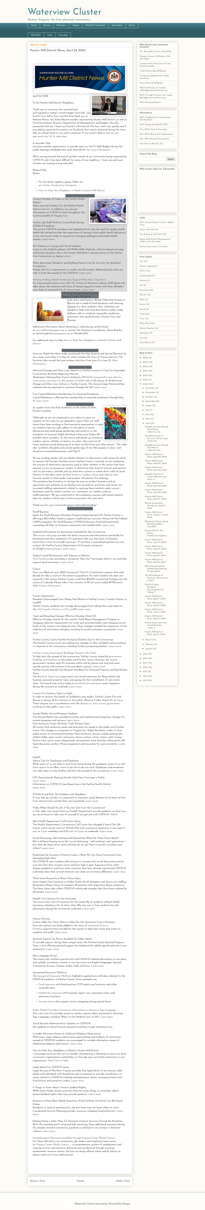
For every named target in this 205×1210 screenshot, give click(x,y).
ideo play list (46, 1013)
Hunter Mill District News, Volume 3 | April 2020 (156, 515)
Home (34, 25)
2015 (145, 672)
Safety (143, 304)
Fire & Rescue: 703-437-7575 (153, 234)
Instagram (71, 185)
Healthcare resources (50, 993)
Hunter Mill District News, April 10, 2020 (156, 547)
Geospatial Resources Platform (54, 976)
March (148, 640)
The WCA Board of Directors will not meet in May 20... (156, 438)
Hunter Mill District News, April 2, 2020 (155, 617)
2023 (145, 371)
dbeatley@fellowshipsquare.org (53, 333)
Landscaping (145, 276)
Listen (66, 256)
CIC (141, 261)
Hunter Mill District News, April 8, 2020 (155, 561)
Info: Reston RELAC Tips (151, 144)
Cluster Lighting (147, 266)
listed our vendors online (85, 475)
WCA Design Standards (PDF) (154, 124)
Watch (114, 814)
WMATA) (87, 377)
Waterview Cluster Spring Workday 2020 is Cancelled (156, 524)
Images (75, 25)
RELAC (143, 295)
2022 (145, 375)
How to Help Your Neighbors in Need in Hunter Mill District (72, 190)
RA (141, 285)
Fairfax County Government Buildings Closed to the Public (64, 653)
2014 (145, 676)
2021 (145, 380)
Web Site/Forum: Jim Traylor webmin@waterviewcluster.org (153, 89)
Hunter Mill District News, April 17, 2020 (155, 497)
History (46, 25)
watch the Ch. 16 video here (52, 136)
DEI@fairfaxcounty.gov (49, 549)
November (150, 392)
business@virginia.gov (65, 542)
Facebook (56, 185)
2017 (145, 663)
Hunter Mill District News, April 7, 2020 (155, 597)
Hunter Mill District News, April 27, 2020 (156, 462)
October (149, 397)
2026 (145, 358)
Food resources (47, 984)
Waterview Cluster (65, 12)
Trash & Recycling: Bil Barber (153, 71)
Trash (49, 35)
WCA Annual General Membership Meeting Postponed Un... (156, 568)
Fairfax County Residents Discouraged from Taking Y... (154, 588)
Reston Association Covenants (154, 246)
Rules (142, 299)
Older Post (123, 1181)
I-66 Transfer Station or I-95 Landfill (57, 609)
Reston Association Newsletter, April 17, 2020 (155, 505)
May (147, 419)
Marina (143, 280)
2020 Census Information (47, 586)
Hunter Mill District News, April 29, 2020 (156, 455)
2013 (145, 680)
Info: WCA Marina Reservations (154, 139)
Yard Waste (145, 342)
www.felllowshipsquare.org (50, 330)
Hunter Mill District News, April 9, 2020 (155, 554)
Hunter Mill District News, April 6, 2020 (155, 604)
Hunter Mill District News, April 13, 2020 (155, 541)
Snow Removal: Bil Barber (151, 83)
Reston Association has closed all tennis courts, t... (156, 625)
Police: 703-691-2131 (149, 229)
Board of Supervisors (49, 677)
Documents (117, 25)
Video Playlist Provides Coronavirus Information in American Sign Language (74, 1010)
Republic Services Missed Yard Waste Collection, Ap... (156, 429)
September (150, 401)
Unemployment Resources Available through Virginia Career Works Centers (74, 1138)
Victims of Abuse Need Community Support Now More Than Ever (69, 280)
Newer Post (37, 1181)
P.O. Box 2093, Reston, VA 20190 (155, 51)
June (147, 414)
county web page (47, 535)
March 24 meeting (88, 683)
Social (142, 309)
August (149, 406)
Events (132, 25)
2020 (146, 384)
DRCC (143, 271)
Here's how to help (58, 1060)
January (149, 649)
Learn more (85, 273)
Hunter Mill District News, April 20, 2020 (156, 491)
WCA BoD (36, 35)
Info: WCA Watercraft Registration (156, 134)
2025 (145, 362)
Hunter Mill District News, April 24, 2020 (156, 468)
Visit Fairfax (39, 559)
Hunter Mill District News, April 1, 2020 (155, 633)
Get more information (98, 150)
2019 (145, 654)
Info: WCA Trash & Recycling (153, 129)
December (150, 388)
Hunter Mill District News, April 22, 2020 (156, 484)
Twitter (46, 185)
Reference (61, 25)
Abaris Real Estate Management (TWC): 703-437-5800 (155, 240)
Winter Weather (147, 328)
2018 (145, 658)
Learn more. (48, 239)
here (48, 209)
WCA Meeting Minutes (150, 102)
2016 (145, 667)
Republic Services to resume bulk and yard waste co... (156, 476)
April (147, 423)
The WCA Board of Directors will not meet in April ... (156, 578)
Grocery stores (46, 1001)
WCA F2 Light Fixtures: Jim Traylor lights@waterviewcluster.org (156, 96)
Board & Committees (95, 25)
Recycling (63, 35)
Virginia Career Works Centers (52, 1144)
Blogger (126, 1204)
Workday (144, 333)
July (147, 410)
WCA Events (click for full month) (157, 169)
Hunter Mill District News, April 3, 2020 (155, 610)
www (142, 338)
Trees (142, 319)
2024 (145, 366)
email (49, 542)
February (149, 644)
